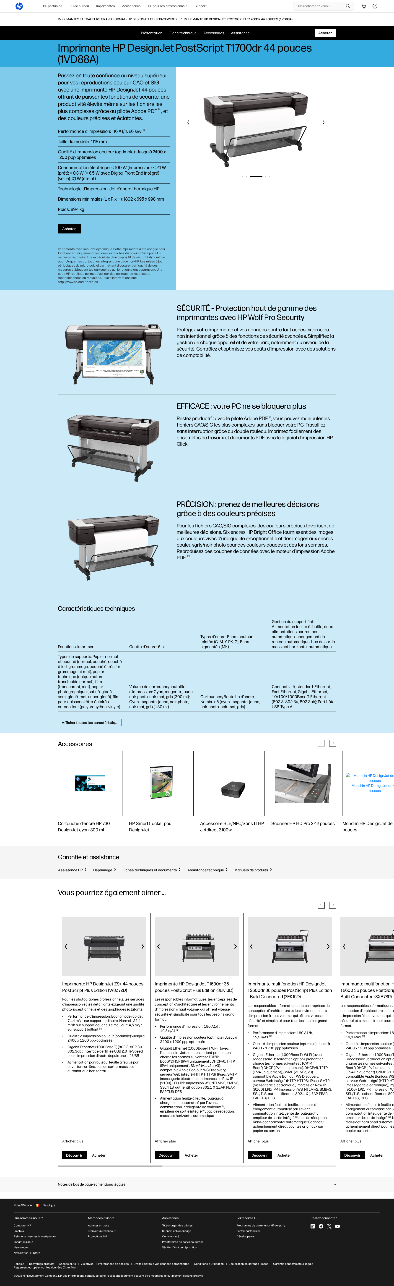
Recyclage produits (41, 1263)
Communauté (170, 1236)
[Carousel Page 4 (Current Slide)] (260, 176)
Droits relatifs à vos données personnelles (161, 1263)
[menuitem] (53, 6)
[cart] (363, 6)
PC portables (52, 6)
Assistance (240, 33)
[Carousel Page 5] (270, 176)
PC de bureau (79, 6)
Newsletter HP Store (27, 1253)
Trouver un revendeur (102, 1231)
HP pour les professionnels (167, 6)
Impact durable (23, 1242)
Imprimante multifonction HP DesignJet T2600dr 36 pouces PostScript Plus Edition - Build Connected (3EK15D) (290, 990)
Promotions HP (97, 1236)
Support (201, 6)
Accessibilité (67, 1263)
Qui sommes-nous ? (28, 1218)
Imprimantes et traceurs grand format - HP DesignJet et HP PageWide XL (118, 19)
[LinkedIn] (313, 1226)
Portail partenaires (248, 1231)
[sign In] (374, 6)
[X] (329, 1226)
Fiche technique (183, 33)
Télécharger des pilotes (177, 1225)
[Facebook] (321, 1226)
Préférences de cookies (113, 1263)
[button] (189, 122)
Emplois (19, 1231)
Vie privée (87, 1263)
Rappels (19, 1263)
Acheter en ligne (98, 1225)
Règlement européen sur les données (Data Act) (44, 1267)
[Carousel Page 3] (250, 176)
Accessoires (131, 6)
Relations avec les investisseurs (35, 1236)
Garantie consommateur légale (293, 1263)
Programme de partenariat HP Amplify (260, 1225)
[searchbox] (320, 6)
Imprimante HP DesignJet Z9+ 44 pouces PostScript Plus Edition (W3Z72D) (102, 987)
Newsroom (21, 1247)
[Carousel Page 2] (246, 176)
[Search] (348, 6)
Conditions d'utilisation (209, 1263)
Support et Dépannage (176, 1231)
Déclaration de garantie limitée (248, 1263)
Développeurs (245, 1236)
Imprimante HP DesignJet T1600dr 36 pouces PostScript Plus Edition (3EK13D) (194, 987)
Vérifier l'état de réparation (179, 1247)
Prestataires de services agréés (183, 1242)
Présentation (152, 33)
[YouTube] (337, 1226)
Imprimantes (105, 6)
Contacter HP (22, 1225)
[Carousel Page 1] (242, 176)
